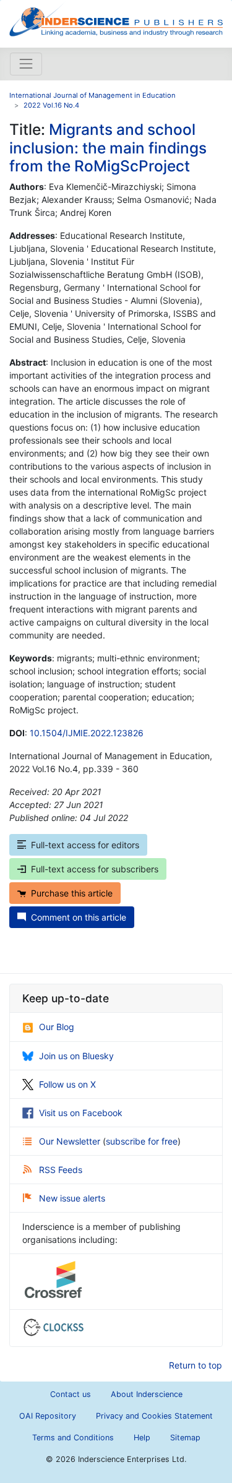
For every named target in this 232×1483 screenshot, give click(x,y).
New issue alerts (72, 1198)
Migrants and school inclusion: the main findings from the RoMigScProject (108, 147)
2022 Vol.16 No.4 (51, 105)
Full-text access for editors (85, 845)
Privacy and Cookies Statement (154, 1416)
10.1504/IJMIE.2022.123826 (87, 733)
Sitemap (185, 1437)
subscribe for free (142, 1141)
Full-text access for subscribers (94, 869)
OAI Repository (47, 1416)
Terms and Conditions (73, 1437)
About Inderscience (147, 1394)
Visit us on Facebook (80, 1112)
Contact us (70, 1394)
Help (142, 1437)
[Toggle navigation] (26, 64)
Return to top (195, 1365)
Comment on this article (78, 917)
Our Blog (56, 1026)
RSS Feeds (60, 1169)
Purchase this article (72, 893)
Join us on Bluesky (76, 1056)
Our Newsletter (71, 1141)
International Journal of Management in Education (92, 95)
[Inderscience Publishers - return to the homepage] (116, 19)
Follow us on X (67, 1084)
